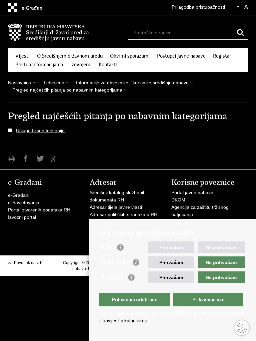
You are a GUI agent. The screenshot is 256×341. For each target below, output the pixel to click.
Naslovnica (19, 82)
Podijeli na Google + (54, 158)
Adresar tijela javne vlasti (116, 207)
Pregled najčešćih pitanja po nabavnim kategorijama (67, 90)
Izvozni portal (22, 217)
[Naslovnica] (68, 32)
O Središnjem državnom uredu (70, 56)
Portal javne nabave (192, 192)
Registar (222, 56)
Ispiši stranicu (11, 158)
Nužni (107, 247)
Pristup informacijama (39, 65)
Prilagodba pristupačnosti (198, 7)
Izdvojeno (80, 65)
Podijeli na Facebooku (25, 158)
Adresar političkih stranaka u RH (123, 214)
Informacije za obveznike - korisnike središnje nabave (132, 82)
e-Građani (18, 195)
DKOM (178, 199)
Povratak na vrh (28, 262)
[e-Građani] (36, 7)
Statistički (113, 277)
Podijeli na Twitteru (40, 158)
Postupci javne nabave (181, 56)
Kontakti (108, 65)
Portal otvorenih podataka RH (39, 209)
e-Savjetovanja (23, 202)
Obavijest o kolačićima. (123, 320)
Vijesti (22, 56)
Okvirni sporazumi (130, 56)
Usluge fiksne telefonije (40, 130)
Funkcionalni (115, 262)
